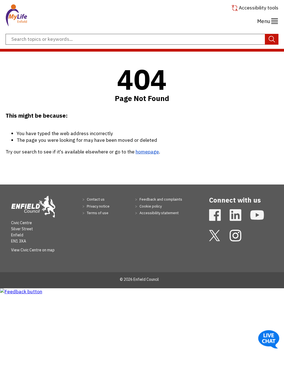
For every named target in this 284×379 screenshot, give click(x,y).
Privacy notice (98, 206)
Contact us (95, 199)
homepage (147, 151)
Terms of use (97, 213)
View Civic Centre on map (33, 249)
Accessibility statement (159, 213)
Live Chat (268, 339)
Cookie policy (150, 206)
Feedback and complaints (160, 199)
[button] (267, 20)
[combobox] (142, 39)
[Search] (271, 39)
